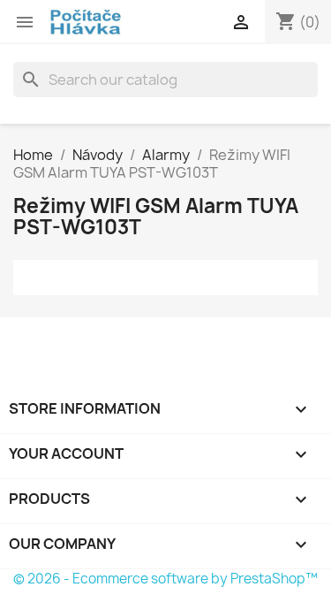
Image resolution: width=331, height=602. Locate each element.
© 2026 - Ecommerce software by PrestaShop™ (165, 578)
